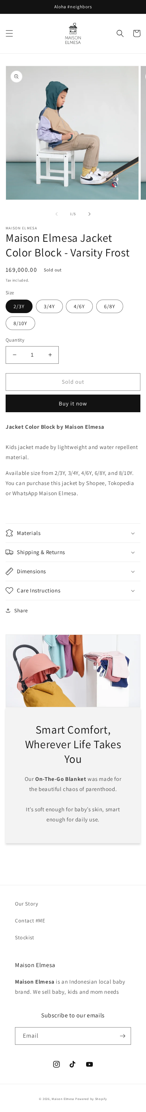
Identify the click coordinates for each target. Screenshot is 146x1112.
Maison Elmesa (63, 1099)
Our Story (26, 903)
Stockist (24, 937)
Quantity (15, 340)
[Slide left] (56, 214)
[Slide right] (89, 214)
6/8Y (109, 306)
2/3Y (19, 306)
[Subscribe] (122, 1036)
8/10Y (20, 323)
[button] (9, 33)
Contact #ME (30, 920)
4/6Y (79, 306)
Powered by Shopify (91, 1099)
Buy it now (73, 403)
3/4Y (49, 306)
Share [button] (21, 610)
